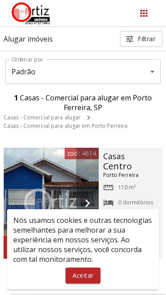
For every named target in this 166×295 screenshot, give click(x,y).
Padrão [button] (24, 72)
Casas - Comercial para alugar (42, 117)
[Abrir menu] (143, 13)
